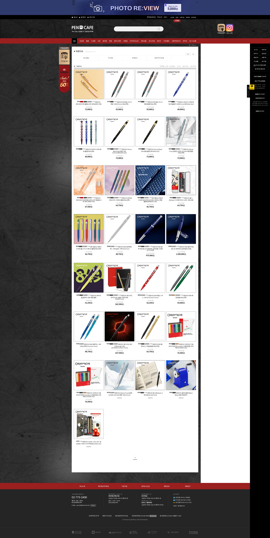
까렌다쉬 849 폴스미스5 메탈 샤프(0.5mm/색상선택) (120, 103)
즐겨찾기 (83, 17)
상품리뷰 (264, 57)
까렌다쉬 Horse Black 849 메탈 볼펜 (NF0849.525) (150, 150)
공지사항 (264, 61)
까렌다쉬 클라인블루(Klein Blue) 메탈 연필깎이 (181, 394)
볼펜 (87, 41)
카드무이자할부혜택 (261, 65)
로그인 (256, 49)
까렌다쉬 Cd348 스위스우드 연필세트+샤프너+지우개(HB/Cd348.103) (88, 443)
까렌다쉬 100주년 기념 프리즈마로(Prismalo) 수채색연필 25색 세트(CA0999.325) (181, 345)
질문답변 (264, 53)
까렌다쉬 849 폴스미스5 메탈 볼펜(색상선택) (150, 103)
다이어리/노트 (134, 41)
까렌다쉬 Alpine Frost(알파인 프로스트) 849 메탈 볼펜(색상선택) (181, 151)
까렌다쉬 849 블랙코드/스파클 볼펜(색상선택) (150, 345)
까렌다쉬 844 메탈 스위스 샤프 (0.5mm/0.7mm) (150, 296)
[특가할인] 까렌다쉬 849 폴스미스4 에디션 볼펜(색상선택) (88, 248)
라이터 (185, 41)
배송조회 (256, 57)
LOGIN (172, 17)
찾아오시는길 (145, 486)
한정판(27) (134, 58)
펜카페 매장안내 (260, 69)
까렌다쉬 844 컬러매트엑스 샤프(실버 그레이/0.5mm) (120, 248)
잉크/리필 (152, 41)
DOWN (248, 96)
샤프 (99, 41)
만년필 (82, 41)
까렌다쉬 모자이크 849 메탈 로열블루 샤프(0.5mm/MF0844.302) (181, 103)
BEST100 (92, 17)
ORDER (188, 17)
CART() (182, 17)
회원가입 (264, 49)
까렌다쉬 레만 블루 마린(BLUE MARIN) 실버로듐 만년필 (181, 248)
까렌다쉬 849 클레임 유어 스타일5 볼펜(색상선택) (120, 199)
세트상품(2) (86, 58)
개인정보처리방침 (103, 486)
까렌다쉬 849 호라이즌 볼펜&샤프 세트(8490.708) (88, 103)
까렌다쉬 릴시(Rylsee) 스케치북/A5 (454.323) (150, 394)
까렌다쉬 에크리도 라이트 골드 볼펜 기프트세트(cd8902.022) (119, 297)
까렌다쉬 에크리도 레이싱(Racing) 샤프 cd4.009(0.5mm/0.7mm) (119, 345)
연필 (110, 41)
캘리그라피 (117, 41)
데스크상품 (192, 41)
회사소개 (82, 486)
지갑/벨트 (166, 41)
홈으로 (76, 17)
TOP (248, 92)
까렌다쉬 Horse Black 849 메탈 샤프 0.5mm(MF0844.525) (120, 151)
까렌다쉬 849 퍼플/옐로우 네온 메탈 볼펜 (89, 296)
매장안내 (166, 486)
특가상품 (110, 58)
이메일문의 (93, 505)
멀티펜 (105, 41)
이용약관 (124, 486)
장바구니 (256, 53)
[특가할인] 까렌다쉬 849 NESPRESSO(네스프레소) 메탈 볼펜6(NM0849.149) (150, 199)
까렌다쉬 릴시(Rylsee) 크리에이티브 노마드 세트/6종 (181, 199)
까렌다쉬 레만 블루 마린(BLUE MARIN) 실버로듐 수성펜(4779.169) (150, 248)
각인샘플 (256, 61)
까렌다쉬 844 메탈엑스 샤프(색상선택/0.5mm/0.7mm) (89, 345)
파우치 (159, 41)
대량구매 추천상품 (159, 58)
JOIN (177, 17)
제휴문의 (187, 486)
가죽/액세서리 (176, 41)
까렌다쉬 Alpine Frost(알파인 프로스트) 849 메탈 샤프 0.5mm (119, 394)
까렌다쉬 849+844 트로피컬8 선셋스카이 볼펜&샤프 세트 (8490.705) (88, 199)
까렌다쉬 (194, 45)
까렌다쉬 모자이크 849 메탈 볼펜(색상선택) (88, 150)
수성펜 (93, 41)
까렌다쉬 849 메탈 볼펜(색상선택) (181, 296)
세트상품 (143, 41)
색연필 (125, 41)
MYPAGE (193, 17)
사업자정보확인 (153, 516)
